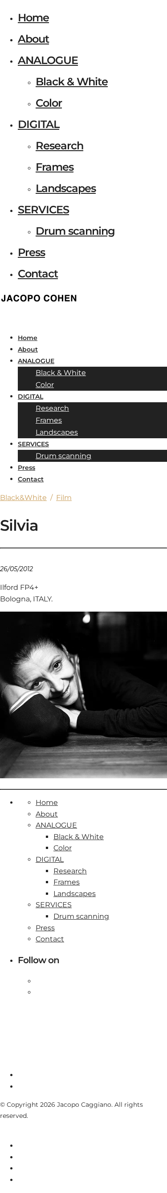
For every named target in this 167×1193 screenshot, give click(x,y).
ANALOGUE (48, 60)
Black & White (72, 81)
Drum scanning (75, 230)
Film (64, 497)
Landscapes (66, 188)
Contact (38, 273)
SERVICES (43, 209)
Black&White (23, 497)
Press (31, 252)
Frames (54, 166)
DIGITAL (38, 124)
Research (59, 145)
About (33, 38)
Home (33, 17)
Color (49, 102)
